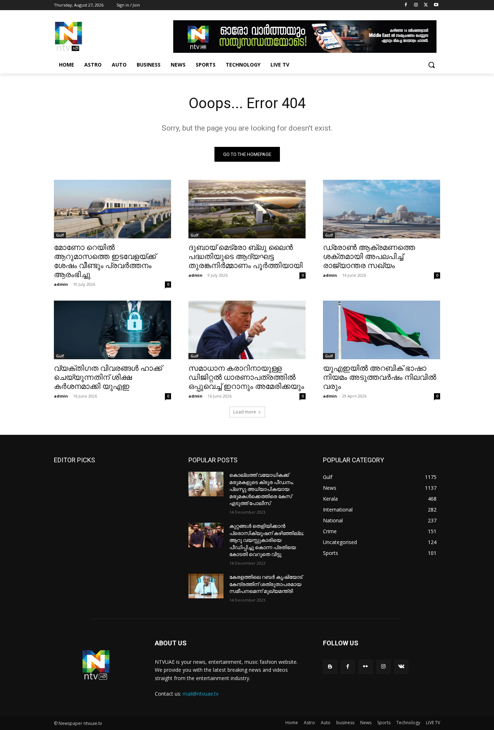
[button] (431, 64)
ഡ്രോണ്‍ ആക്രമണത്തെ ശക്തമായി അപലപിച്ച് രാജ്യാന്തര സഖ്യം (369, 256)
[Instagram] (416, 5)
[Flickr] (365, 667)
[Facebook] (406, 5)
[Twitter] (426, 5)
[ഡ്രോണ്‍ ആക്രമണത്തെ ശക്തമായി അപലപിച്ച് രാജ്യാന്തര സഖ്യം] (381, 209)
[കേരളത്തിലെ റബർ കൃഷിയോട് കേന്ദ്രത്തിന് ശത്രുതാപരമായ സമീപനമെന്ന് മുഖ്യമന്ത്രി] (205, 586)
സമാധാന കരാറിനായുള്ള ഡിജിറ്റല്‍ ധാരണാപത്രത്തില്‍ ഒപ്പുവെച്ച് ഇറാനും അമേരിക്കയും (246, 377)
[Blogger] (330, 667)
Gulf (60, 235)
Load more (244, 412)
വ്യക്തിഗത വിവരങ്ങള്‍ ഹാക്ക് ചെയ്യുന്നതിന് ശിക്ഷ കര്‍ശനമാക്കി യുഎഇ (108, 377)
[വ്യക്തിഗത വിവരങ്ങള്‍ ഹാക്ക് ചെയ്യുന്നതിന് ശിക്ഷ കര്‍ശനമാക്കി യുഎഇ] (112, 330)
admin (61, 284)
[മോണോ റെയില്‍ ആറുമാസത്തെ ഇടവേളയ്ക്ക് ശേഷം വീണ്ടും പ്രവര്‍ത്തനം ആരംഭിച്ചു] (112, 209)
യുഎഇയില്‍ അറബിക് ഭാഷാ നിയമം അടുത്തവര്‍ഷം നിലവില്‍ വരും (379, 377)
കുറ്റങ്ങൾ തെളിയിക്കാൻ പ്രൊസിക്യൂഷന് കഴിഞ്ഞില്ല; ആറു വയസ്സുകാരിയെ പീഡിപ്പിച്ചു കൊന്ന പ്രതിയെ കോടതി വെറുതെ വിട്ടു (266, 540)
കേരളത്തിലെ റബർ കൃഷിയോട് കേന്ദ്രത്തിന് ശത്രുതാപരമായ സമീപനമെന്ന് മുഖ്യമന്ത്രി (265, 584)
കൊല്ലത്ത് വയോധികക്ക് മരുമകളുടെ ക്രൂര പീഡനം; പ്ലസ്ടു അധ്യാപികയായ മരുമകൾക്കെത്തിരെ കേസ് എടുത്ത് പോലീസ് (261, 489)
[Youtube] (436, 5)
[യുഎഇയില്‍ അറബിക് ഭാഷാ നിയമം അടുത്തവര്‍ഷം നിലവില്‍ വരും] (381, 330)
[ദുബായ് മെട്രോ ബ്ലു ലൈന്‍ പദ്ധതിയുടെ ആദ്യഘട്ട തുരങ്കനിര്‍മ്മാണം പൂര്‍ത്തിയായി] (247, 209)
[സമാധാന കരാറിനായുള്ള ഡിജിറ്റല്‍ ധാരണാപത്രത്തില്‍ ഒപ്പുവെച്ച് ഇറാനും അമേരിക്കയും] (247, 330)
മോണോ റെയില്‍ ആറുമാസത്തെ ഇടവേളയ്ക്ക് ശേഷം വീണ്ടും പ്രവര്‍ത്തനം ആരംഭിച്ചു (105, 261)
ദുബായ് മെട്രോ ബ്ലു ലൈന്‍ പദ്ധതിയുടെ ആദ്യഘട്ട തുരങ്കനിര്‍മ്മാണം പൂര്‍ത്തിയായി (245, 256)
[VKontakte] (401, 667)
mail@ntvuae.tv (200, 693)
